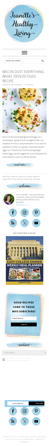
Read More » (24, 166)
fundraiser (36, 179)
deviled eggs (28, 179)
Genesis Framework (25, 439)
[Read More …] (22, 204)
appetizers (14, 177)
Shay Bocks (41, 437)
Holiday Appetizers (33, 177)
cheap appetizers (17, 179)
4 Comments (29, 85)
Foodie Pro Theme (26, 437)
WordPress (24, 442)
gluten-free (22, 177)
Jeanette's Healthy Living (24, 24)
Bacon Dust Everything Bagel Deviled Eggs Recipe (23, 76)
